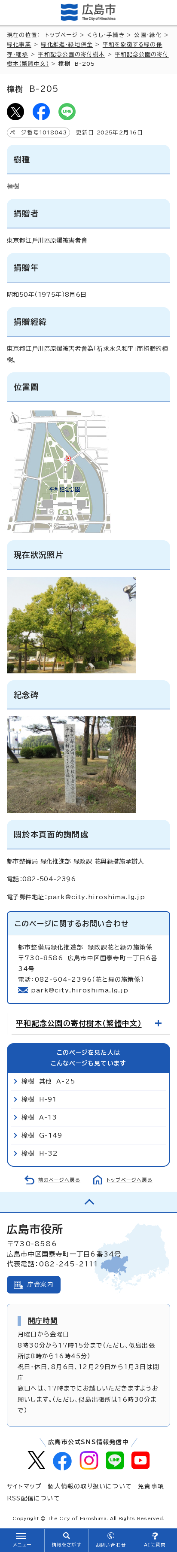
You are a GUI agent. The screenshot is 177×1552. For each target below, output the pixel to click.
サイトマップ (24, 1486)
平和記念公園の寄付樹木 (71, 54)
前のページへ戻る (59, 1180)
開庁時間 (43, 1320)
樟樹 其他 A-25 (48, 1081)
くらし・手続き (105, 35)
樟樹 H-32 (39, 1153)
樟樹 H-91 (39, 1099)
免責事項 (151, 1486)
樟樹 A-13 (39, 1117)
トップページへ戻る (130, 1180)
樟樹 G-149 (42, 1135)
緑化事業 (19, 44)
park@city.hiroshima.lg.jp (79, 990)
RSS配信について (33, 1498)
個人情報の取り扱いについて (90, 1486)
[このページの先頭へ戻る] (88, 1202)
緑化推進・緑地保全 (67, 44)
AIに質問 (155, 1545)
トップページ (61, 35)
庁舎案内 (40, 1284)
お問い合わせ (110, 1545)
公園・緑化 (148, 35)
